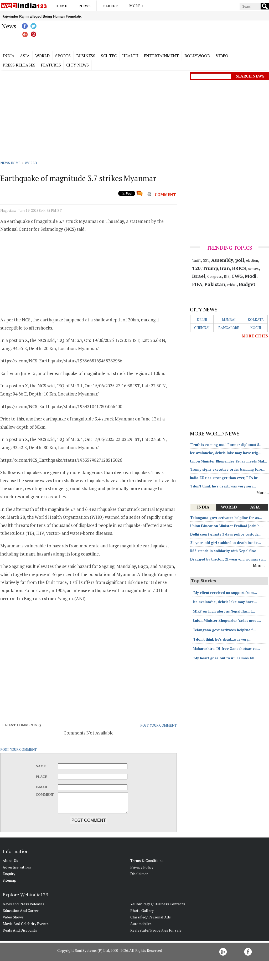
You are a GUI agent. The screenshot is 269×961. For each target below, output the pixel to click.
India (9, 56)
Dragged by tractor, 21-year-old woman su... (228, 559)
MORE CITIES (255, 335)
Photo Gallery (142, 910)
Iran (225, 268)
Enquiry (9, 873)
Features (51, 65)
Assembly (222, 260)
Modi (251, 276)
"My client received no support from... (225, 592)
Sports (63, 56)
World (42, 56)
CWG (237, 276)
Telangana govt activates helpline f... (224, 630)
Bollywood (197, 56)
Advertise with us (17, 867)
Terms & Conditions (146, 860)
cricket (232, 284)
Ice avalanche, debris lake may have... (225, 601)
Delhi (202, 319)
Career (110, 5)
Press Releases (19, 65)
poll (239, 260)
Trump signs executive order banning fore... (227, 469)
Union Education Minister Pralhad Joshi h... (226, 525)
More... (262, 492)
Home (61, 5)
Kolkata (255, 319)
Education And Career (21, 910)
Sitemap (9, 880)
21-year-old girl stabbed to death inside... (225, 542)
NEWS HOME (10, 163)
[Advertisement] (160, 35)
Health (130, 56)
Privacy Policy (141, 867)
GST (206, 260)
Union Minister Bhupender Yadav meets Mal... (228, 461)
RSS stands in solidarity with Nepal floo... (225, 550)
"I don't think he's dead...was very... (222, 639)
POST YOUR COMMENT (158, 725)
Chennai (202, 327)
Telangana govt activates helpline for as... (226, 517)
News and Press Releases (23, 903)
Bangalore (228, 327)
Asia (25, 56)
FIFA (197, 284)
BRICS (239, 268)
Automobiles (141, 923)
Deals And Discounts (20, 930)
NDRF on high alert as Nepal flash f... (224, 611)
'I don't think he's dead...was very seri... (223, 486)
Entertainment (161, 56)
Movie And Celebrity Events (26, 923)
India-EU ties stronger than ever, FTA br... (225, 477)
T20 (196, 268)
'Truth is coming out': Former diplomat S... (226, 444)
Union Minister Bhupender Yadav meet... (227, 620)
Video (222, 56)
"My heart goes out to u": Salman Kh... (225, 658)
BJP (227, 276)
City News (77, 65)
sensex (253, 268)
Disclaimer (139, 873)
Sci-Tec (109, 56)
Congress (214, 276)
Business (85, 56)
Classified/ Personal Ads (150, 916)
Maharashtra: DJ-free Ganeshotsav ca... (226, 648)
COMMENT (165, 194)
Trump (210, 268)
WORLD (31, 163)
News (85, 5)
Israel (198, 276)
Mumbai (229, 319)
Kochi (255, 327)
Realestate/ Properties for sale (156, 930)
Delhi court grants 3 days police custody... (225, 534)
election (252, 260)
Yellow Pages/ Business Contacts (157, 903)
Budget (247, 284)
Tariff (196, 260)
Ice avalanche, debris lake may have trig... (225, 452)
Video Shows (13, 916)
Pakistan (214, 284)
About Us (10, 860)
